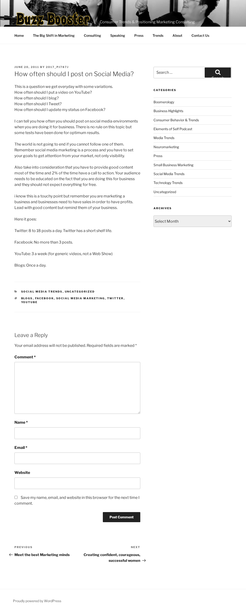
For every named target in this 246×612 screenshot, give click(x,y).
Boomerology (164, 102)
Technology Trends (168, 183)
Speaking (117, 35)
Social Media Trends (42, 291)
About (177, 35)
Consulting (92, 35)
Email (20, 447)
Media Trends (164, 138)
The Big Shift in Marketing (54, 35)
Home (19, 35)
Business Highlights (168, 111)
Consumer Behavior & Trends (176, 120)
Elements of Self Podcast (173, 129)
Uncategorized (80, 291)
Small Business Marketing (173, 165)
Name (21, 422)
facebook (44, 298)
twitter (115, 298)
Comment (25, 357)
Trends (158, 35)
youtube (29, 302)
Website (22, 472)
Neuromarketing (166, 147)
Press (138, 35)
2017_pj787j (57, 67)
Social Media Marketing (80, 298)
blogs (27, 298)
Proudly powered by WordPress (37, 601)
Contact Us (200, 35)
